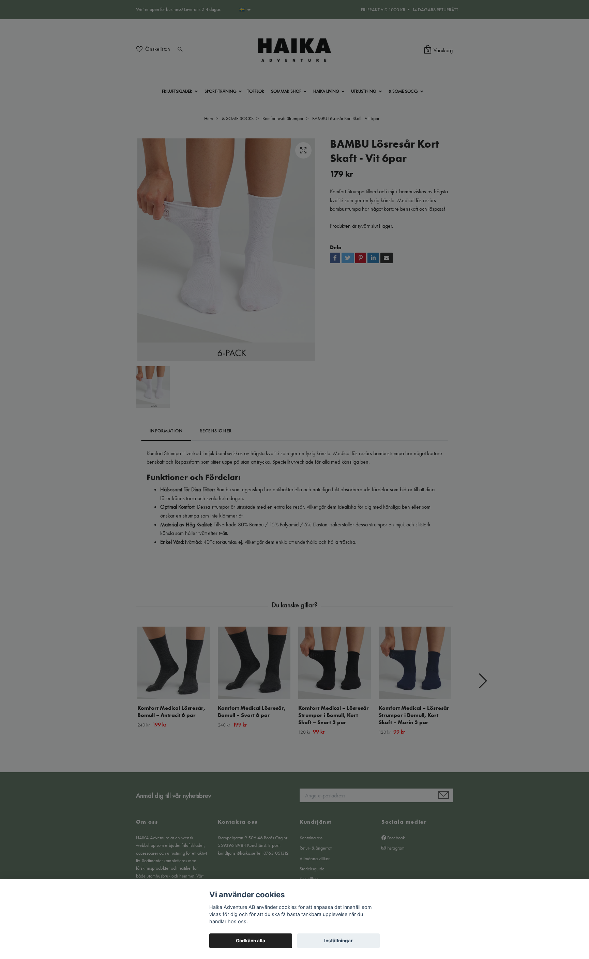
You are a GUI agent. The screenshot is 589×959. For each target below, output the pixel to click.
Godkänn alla (250, 940)
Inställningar (338, 940)
